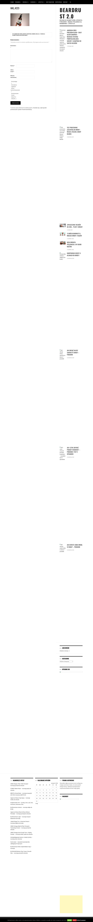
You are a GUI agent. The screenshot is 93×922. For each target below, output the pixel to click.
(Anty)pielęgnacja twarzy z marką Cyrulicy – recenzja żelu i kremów (21, 838)
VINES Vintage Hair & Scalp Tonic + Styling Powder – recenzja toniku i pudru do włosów (21, 833)
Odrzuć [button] (74, 920)
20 (46, 795)
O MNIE (12, 2)
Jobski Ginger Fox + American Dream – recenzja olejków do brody (20, 822)
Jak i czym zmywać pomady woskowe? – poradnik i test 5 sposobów (73, 450)
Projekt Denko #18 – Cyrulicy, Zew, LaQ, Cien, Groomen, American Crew (21, 803)
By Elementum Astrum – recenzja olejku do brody (21, 808)
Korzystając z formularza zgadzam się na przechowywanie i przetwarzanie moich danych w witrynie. (14, 90)
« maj (36, 803)
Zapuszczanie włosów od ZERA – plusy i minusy (75, 226)
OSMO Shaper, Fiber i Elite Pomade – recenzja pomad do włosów (19, 784)
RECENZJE (25, 2)
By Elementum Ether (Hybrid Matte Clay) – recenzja (21, 847)
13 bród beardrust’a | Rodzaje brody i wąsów (74, 234)
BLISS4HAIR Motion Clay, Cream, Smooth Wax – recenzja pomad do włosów (20, 852)
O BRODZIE (32, 2)
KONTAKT (65, 2)
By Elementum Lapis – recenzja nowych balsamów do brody (20, 817)
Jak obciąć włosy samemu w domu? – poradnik (73, 352)
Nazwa (12, 65)
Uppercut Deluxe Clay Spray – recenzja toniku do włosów (20, 798)
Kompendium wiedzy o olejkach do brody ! (74, 254)
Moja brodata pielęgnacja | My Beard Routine (74, 244)
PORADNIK (17, 2)
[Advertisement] (71, 904)
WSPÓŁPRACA (58, 2)
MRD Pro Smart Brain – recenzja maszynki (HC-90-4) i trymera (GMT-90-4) (21, 794)
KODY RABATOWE (50, 2)
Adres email (12, 70)
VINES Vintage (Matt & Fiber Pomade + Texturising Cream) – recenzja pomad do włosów (20, 827)
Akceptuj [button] (69, 920)
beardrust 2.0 (70, 13)
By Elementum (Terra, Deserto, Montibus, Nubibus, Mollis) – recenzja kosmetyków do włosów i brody (28, 34)
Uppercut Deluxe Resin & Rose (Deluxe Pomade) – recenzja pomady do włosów (20, 812)
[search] (70, 2)
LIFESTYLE (40, 2)
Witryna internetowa (13, 76)
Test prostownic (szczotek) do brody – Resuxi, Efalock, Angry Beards (74, 130)
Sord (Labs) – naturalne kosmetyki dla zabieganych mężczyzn (20, 842)
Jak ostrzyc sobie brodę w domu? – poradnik (74, 546)
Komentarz (13, 46)
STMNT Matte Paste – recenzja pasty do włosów (20, 789)
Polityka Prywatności (81, 920)
